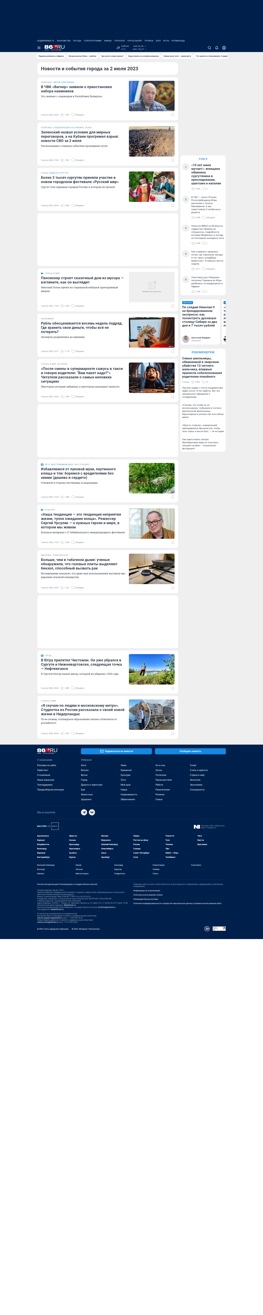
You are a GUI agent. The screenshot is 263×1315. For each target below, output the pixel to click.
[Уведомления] (216, 48)
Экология (195, 780)
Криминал (126, 770)
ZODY (158, 41)
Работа (159, 784)
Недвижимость (45, 41)
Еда (83, 789)
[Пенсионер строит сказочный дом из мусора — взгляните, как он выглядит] (152, 287)
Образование (128, 799)
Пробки (149, 41)
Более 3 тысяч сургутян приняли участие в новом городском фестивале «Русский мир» (80, 179)
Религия (160, 794)
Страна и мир (197, 775)
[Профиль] (224, 48)
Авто (83, 765)
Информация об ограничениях (146, 891)
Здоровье (86, 799)
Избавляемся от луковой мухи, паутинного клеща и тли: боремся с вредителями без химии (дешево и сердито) (78, 473)
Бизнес (85, 770)
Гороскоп (119, 41)
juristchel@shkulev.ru (107, 907)
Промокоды (178, 41)
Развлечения (163, 789)
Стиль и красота (199, 770)
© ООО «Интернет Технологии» (86, 929)
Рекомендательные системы (145, 899)
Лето (123, 780)
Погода (77, 41)
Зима (123, 765)
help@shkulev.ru (57, 909)
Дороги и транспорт (91, 784)
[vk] (92, 812)
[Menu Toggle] (39, 48)
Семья (159, 799)
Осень (159, 770)
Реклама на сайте (46, 765)
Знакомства (64, 41)
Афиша (108, 41)
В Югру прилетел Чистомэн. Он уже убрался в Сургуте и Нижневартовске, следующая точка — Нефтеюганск (81, 664)
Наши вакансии (45, 780)
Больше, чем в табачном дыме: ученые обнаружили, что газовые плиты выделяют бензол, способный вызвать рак (79, 564)
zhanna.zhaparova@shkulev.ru (50, 918)
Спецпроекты (197, 789)
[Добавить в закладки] (173, 115)
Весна (84, 775)
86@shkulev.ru (70, 905)
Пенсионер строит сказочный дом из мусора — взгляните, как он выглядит (82, 280)
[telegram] (84, 812)
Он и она (160, 765)
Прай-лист (42, 770)
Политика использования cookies (148, 895)
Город (84, 780)
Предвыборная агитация (50, 789)
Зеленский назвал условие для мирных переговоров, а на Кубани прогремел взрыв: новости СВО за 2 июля (80, 136)
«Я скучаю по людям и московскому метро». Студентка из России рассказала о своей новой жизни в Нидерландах (82, 709)
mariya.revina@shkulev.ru (47, 922)
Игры (166, 41)
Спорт (193, 765)
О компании (43, 775)
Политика (161, 775)
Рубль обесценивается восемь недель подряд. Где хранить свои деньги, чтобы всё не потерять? (82, 327)
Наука (124, 789)
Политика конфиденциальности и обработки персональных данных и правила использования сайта (177, 903)
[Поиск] (209, 48)
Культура (125, 775)
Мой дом (125, 784)
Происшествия (164, 780)
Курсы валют (135, 41)
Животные (87, 794)
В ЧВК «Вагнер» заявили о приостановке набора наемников (76, 89)
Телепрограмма (93, 41)
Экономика (196, 784)
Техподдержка (45, 784)
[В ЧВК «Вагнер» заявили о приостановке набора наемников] (152, 96)
